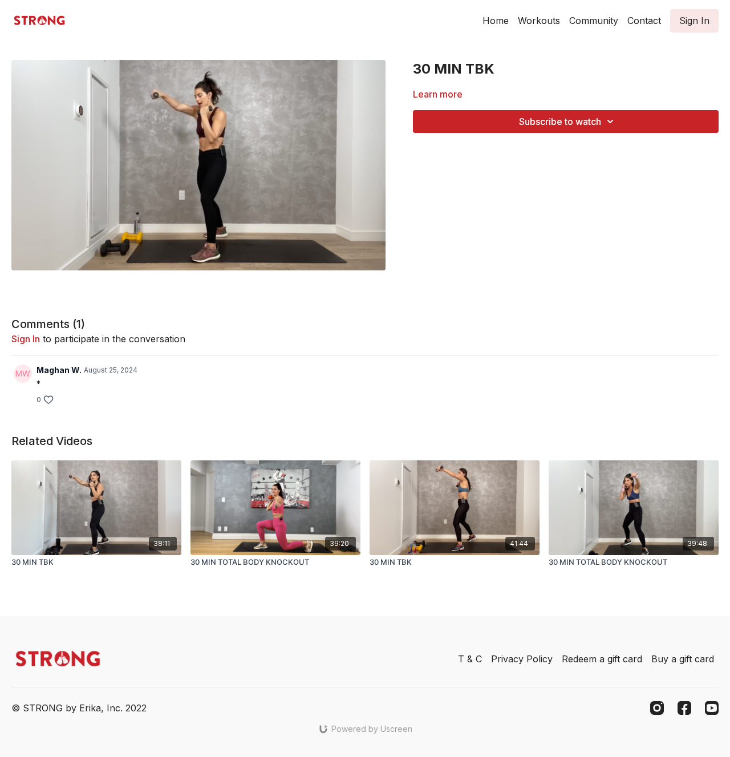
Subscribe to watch (560, 121)
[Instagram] (657, 708)
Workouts (539, 20)
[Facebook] (684, 708)
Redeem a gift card (602, 659)
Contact (644, 20)
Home (495, 20)
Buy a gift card (682, 659)
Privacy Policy (522, 659)
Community (593, 20)
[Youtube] (712, 708)
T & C (470, 659)
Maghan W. (59, 370)
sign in (25, 339)
